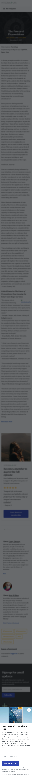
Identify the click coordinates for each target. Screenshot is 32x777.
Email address (6, 752)
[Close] (29, 710)
